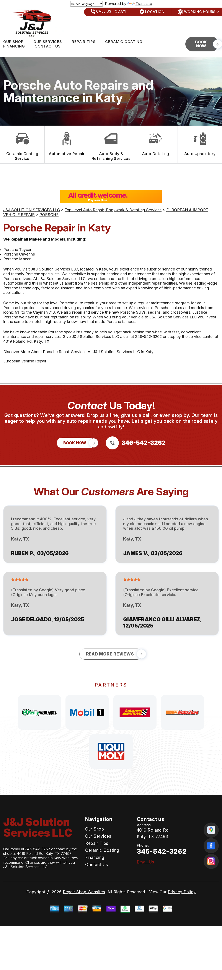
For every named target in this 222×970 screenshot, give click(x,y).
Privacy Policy (182, 892)
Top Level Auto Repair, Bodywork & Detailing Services (113, 210)
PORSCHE (49, 214)
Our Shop (13, 41)
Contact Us (48, 46)
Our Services (47, 41)
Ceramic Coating (123, 41)
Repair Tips (83, 41)
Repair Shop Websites (84, 892)
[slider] (19, 579)
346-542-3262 (148, 336)
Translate (143, 3)
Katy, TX (20, 539)
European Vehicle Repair (24, 361)
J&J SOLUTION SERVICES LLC (31, 210)
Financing (14, 46)
